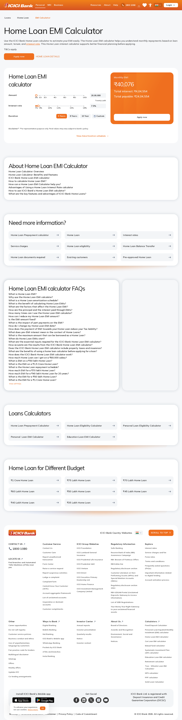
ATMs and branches (52, 652)
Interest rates (151, 548)
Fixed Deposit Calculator (156, 625)
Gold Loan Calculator (154, 682)
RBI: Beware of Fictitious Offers (125, 560)
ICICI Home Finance (85, 584)
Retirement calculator (154, 661)
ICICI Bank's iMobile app (53, 638)
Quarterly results (84, 634)
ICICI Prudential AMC (86, 564)
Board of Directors (119, 625)
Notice (79, 638)
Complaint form (49, 582)
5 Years (61, 116)
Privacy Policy (66, 714)
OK (42, 708)
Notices (114, 641)
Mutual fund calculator (155, 646)
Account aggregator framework (57, 593)
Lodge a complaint (51, 577)
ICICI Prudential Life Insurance (90, 560)
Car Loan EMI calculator (155, 641)
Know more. (33, 709)
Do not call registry (17, 630)
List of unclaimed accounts (54, 597)
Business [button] (58, 5)
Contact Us (47, 548)
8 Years (73, 116)
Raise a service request (53, 568)
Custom (100, 116)
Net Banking (48, 634)
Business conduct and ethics (21, 638)
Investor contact (84, 643)
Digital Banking (49, 625)
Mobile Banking (49, 630)
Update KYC (14, 672)
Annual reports (83, 625)
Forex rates (150, 557)
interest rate (33, 43)
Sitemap (12, 659)
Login (169, 5)
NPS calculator (151, 673)
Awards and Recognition (122, 630)
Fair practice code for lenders (22, 650)
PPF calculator (151, 677)
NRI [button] (49, 5)
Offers (11, 663)
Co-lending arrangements (20, 676)
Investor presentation (86, 630)
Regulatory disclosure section (124, 568)
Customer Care (49, 552)
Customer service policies (20, 634)
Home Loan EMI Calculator (156, 637)
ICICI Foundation (84, 548)
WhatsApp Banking (51, 643)
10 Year (85, 116)
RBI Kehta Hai (117, 564)
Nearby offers (15, 668)
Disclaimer (50, 714)
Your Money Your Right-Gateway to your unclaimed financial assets (125, 609)
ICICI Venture (82, 568)
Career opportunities (18, 625)
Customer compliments (53, 609)
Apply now (142, 117)
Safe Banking (117, 548)
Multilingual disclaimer (19, 654)
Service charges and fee (155, 552)
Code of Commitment (86, 714)
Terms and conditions (155, 561)
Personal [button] (40, 5)
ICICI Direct (81, 573)
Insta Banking (49, 656)
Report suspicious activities (55, 573)
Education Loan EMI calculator (158, 657)
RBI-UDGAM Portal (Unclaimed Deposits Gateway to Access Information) (124, 595)
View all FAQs (15, 384)
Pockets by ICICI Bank (52, 647)
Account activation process (157, 580)
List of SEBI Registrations (122, 602)
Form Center (48, 564)
